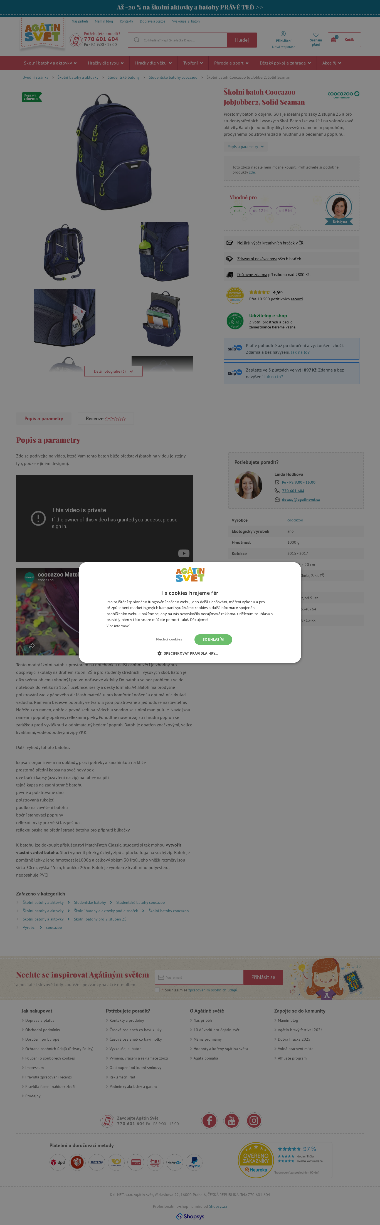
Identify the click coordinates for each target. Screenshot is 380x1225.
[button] (190, 653)
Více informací (118, 625)
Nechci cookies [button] (169, 639)
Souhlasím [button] (213, 639)
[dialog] (190, 612)
